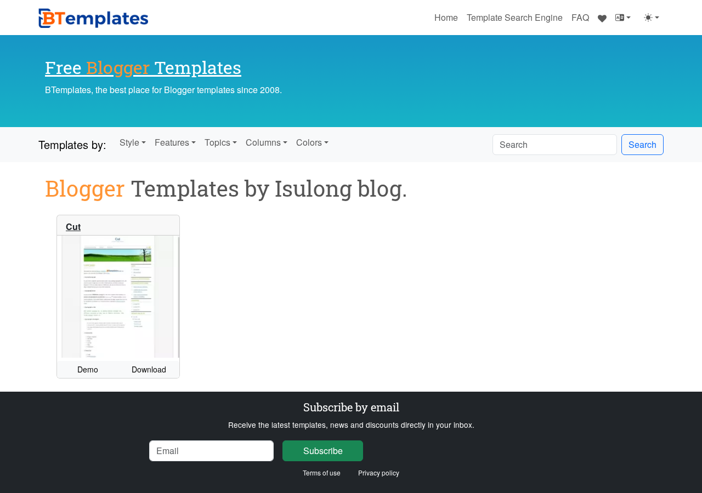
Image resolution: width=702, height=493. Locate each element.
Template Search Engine (515, 17)
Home (446, 17)
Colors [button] (309, 142)
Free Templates (143, 67)
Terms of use (322, 472)
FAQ (580, 17)
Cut (73, 226)
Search (642, 144)
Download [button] (149, 369)
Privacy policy (378, 472)
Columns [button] (263, 142)
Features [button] (172, 142)
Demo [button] (87, 369)
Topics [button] (217, 142)
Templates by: (72, 144)
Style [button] (129, 142)
